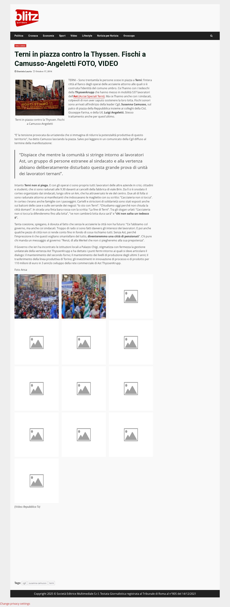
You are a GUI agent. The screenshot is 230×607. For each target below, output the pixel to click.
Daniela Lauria (24, 71)
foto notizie (20, 46)
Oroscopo (129, 35)
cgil (24, 583)
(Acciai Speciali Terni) (89, 96)
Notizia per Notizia (107, 35)
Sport (62, 35)
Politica (18, 35)
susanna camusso (37, 583)
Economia (48, 35)
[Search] (211, 36)
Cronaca (33, 35)
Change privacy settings (15, 603)
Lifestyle (87, 35)
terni (51, 583)
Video (74, 35)
